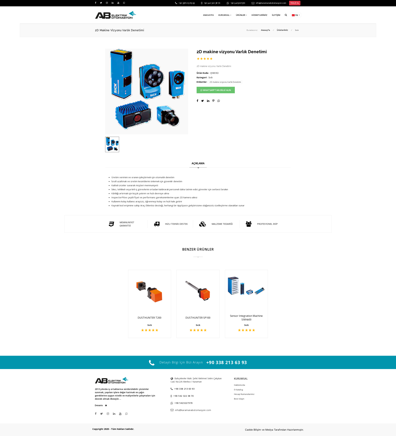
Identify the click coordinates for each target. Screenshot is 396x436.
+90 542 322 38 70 (212, 3)
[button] (286, 14)
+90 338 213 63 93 (187, 3)
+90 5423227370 (238, 3)
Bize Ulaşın (239, 398)
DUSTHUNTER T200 (149, 317)
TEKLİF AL (295, 3)
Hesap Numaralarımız (244, 394)
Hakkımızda (239, 385)
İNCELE (151, 303)
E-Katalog (238, 389)
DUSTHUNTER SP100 (197, 317)
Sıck (211, 77)
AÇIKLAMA (198, 163)
